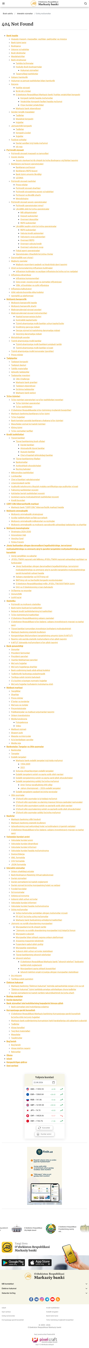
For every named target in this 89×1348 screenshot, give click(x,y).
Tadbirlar (20, 115)
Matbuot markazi (14, 687)
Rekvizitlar (16, 1052)
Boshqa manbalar (14, 996)
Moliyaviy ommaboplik (17, 511)
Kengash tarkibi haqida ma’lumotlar (36, 98)
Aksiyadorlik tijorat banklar (32, 448)
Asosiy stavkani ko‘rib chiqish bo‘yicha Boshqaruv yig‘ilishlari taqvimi (47, 160)
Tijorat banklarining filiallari (28, 458)
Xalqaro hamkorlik (19, 77)
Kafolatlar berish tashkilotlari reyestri (28, 493)
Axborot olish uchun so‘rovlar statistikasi (34, 951)
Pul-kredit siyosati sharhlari (28, 188)
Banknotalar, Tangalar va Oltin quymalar (25, 746)
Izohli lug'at (16, 597)
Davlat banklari (27, 445)
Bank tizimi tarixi (18, 42)
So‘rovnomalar (17, 892)
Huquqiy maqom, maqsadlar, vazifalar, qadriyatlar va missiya (39, 39)
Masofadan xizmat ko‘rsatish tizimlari (28, 424)
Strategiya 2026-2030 (21, 531)
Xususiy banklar (27, 452)
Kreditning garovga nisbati (28, 327)
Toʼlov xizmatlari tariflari (22, 431)
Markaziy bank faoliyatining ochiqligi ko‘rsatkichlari (39, 920)
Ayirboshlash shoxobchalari (28, 465)
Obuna (9, 1055)
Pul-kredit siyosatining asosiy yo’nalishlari (35, 191)
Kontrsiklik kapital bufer (26, 320)
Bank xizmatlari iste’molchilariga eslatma (30, 1007)
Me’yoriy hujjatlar (19, 663)
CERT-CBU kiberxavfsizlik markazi (22, 504)
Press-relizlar (22, 184)
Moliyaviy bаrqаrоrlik (16, 299)
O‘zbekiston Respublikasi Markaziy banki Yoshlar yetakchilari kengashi (48, 94)
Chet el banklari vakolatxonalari (25, 479)
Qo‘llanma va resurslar (21, 590)
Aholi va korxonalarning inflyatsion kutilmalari (32, 268)
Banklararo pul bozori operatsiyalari (27, 164)
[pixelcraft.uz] (44, 1340)
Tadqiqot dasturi (18, 365)
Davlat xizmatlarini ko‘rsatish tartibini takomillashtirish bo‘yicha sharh (42, 993)
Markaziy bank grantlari (26, 382)
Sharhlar (15, 694)
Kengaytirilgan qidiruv (16, 1062)
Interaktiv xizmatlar (15, 868)
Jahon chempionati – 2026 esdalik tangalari (40, 788)
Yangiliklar (16, 691)
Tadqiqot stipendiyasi (25, 386)
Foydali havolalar (19, 889)
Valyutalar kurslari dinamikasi (24, 843)
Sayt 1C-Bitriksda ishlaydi (44, 1344)
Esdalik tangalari (18, 757)
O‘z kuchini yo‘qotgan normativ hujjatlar (29, 680)
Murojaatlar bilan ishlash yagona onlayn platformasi (39, 937)
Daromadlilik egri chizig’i (22, 257)
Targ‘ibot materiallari (20, 1031)
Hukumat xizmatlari (29, 70)
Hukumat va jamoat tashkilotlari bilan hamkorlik (33, 80)
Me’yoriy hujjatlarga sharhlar (24, 667)
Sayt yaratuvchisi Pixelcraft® (44, 1334)
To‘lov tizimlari (13, 396)
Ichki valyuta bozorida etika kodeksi (27, 292)
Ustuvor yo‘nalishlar (20, 49)
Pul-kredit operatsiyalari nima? (30, 205)
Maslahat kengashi (24, 119)
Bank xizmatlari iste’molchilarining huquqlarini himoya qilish (34, 1003)
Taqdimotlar (16, 1038)
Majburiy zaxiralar (19, 261)
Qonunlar (15, 649)
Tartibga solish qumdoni (22, 979)
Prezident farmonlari (20, 653)
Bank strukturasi (18, 60)
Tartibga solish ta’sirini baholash (25, 677)
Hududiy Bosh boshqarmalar (29, 67)
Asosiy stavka (17, 157)
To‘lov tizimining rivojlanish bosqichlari (59, 1320)
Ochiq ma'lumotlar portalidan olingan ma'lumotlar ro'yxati (42, 913)
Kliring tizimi (16, 427)
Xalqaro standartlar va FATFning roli (32, 576)
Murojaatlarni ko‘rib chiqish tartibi (31, 927)
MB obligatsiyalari (28, 212)
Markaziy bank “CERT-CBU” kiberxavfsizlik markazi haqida (37, 507)
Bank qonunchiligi (14, 646)
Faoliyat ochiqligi (18, 139)
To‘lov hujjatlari (18, 417)
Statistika (11, 601)
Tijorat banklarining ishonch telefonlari (33, 954)
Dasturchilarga (18, 854)
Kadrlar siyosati (23, 87)
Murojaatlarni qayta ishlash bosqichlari (38, 968)
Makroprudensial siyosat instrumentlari (29, 313)
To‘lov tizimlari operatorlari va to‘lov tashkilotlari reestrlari (37, 399)
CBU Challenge (23, 379)
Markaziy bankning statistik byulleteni (28, 632)
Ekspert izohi (17, 732)
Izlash (9, 1058)
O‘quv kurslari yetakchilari (32, 105)
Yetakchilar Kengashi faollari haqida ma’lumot (41, 101)
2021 (22, 767)
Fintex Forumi (17, 542)
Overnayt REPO (27, 240)
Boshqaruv (16, 46)
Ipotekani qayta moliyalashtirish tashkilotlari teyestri (35, 497)
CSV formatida (18, 861)
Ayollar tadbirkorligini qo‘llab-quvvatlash (29, 517)
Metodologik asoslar (20, 337)
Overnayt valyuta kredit (31, 243)
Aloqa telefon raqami (20, 1048)
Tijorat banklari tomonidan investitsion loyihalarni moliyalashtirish (41, 628)
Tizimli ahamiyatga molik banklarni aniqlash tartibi (39, 344)
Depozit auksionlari (29, 216)
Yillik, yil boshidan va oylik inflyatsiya (32, 285)
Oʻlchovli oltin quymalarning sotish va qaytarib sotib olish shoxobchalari (48, 809)
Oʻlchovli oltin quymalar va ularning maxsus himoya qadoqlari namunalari (49, 802)
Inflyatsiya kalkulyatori (21, 289)
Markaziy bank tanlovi (26, 393)
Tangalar (15, 753)
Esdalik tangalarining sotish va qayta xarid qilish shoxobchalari (44, 778)
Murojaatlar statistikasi (26, 948)
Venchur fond (17, 538)
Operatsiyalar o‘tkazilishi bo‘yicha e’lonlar (34, 254)
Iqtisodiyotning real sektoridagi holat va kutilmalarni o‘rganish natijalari (43, 826)
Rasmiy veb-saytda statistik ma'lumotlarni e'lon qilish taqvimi (39, 639)
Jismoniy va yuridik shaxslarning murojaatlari (31, 923)
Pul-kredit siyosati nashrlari (23, 181)
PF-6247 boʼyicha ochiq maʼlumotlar (32, 916)
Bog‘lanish (11, 1041)
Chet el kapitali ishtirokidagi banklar (36, 455)
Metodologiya (22, 198)
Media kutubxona (19, 719)
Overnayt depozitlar (29, 219)
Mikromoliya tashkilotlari (22, 472)
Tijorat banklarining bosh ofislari (30, 441)
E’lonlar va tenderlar (20, 701)
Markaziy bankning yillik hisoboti (26, 819)
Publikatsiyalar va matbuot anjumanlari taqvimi (32, 712)
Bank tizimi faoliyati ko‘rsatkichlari (26, 608)
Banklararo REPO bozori (26, 171)
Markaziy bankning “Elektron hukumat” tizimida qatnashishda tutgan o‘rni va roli (47, 986)
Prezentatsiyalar (18, 708)
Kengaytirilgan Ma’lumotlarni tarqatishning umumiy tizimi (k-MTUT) (42, 635)
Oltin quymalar (17, 795)
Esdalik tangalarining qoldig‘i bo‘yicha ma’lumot (37, 781)
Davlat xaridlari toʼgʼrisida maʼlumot (32, 143)
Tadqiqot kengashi (19, 361)
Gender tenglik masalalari (23, 112)
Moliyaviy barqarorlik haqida (24, 302)
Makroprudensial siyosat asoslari (26, 309)
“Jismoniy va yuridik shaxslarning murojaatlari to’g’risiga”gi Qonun (45, 930)
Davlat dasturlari (14, 1000)
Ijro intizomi (16, 975)
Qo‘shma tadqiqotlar (25, 389)
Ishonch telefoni (23, 958)
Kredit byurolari (18, 500)
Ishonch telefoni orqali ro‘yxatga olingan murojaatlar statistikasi (49, 972)
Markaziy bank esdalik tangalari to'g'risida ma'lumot (39, 760)
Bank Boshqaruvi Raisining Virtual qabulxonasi (32, 875)
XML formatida (18, 857)
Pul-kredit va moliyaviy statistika (26, 604)
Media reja (16, 743)
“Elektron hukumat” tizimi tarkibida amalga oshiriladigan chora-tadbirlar (43, 989)
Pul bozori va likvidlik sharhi (28, 195)
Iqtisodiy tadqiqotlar (20, 372)
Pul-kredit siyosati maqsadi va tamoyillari (30, 153)
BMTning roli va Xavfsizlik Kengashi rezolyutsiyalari (39, 580)
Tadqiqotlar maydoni (20, 375)
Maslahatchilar (18, 56)
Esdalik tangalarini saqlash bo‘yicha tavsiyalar (36, 791)
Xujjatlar (19, 136)
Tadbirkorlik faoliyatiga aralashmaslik (28, 673)
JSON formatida (18, 864)
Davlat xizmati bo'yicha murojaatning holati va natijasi (35, 885)
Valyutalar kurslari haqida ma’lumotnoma (30, 850)
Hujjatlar (20, 122)
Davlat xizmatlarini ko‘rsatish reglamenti (29, 882)
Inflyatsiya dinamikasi (21, 275)
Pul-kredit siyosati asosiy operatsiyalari (29, 202)
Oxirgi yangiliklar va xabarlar (24, 556)
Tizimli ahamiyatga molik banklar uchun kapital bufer (40, 323)
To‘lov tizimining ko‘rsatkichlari (25, 615)
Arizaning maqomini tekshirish (30, 941)
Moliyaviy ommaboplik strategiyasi (27, 514)
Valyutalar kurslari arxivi (18, 836)
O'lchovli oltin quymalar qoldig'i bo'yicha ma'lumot (38, 812)
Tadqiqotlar (11, 358)
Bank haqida (12, 35)
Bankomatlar (22, 462)
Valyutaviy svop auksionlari (32, 237)
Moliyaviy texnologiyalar (17, 528)
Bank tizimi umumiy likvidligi (28, 174)
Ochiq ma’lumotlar (19, 909)
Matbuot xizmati (18, 729)
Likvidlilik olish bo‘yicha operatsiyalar (32, 209)
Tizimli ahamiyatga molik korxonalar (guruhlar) (32, 351)
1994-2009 (25, 764)
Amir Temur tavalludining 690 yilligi (36, 785)
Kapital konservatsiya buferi (28, 316)
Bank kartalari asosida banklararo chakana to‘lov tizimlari (37, 420)
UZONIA (19, 178)
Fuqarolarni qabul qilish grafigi (29, 944)
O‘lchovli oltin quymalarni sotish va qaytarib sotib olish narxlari (44, 805)
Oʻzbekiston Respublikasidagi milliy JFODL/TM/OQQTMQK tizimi (45, 583)
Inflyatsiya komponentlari (27, 278)
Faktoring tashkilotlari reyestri (24, 490)
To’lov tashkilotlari (24, 406)
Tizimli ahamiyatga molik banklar (26, 341)
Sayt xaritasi (12, 1065)
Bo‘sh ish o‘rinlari (23, 91)
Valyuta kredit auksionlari (31, 233)
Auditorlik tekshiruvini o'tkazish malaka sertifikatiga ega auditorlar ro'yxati (44, 486)
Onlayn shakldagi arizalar (22, 871)
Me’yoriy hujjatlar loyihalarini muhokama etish (32, 684)
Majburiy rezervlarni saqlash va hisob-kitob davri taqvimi (41, 264)
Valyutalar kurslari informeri (23, 847)
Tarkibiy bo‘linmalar (24, 63)
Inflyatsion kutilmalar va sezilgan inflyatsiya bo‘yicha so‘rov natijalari (47, 271)
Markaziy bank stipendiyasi (28, 108)
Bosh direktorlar (18, 53)
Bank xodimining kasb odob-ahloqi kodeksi (30, 670)
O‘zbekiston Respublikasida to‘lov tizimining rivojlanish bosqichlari (41, 410)
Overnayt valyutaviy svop (31, 247)
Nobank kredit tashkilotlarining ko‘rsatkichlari (31, 611)
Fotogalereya (22, 722)
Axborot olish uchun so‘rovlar (24, 899)
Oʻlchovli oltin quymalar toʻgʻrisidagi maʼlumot (36, 798)
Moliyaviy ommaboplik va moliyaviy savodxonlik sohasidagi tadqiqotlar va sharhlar (48, 524)
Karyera (14, 84)
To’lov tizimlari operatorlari (28, 403)
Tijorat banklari (18, 438)
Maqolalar (15, 1034)
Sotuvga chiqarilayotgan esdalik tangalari (35, 771)
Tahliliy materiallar (19, 368)
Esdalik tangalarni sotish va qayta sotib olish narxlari (39, 774)
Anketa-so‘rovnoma (20, 895)
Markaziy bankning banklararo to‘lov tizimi (30, 413)
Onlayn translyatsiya (20, 715)
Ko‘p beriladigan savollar (22, 739)
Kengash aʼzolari (23, 133)
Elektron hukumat (14, 982)
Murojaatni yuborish (25, 934)
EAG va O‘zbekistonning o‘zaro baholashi (34, 587)
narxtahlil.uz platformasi (22, 295)
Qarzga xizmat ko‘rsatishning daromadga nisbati (38, 330)
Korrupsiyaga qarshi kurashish (20, 1010)
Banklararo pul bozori (25, 167)
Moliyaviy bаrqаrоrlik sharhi (23, 306)
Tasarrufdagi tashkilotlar (27, 74)
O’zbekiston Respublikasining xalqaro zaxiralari (32, 618)
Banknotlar (16, 750)
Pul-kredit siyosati (15, 150)
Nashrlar (10, 816)
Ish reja (19, 146)
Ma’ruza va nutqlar (19, 705)
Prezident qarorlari (19, 656)
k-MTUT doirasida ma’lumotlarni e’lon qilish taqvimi (34, 642)
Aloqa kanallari (18, 1027)
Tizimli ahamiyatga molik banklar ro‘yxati (34, 348)
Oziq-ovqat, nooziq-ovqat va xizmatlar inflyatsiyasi (39, 282)
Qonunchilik (16, 594)
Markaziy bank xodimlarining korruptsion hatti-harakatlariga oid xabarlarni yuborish (49, 1020)
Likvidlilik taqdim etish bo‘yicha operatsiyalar (36, 226)
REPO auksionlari (28, 223)
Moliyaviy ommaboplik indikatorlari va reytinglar (33, 521)
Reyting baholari (23, 469)
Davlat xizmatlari (19, 878)
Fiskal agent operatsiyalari (28, 250)
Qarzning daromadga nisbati (29, 334)
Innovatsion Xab (18, 535)
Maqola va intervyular (21, 736)
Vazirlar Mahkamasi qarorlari (24, 660)
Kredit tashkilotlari (15, 434)
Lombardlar (16, 476)
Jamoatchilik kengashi (21, 126)
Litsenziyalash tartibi (20, 483)
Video (18, 726)
